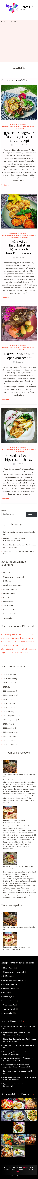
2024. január (8, 712)
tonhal (8, 653)
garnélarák (8, 638)
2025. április (8, 687)
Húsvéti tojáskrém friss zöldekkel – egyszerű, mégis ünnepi (16, 1053)
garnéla (3, 638)
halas (17, 638)
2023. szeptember (10, 716)
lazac (14, 642)
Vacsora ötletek (19, 129)
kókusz (10, 641)
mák (7, 645)
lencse (18, 641)
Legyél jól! (26, 6)
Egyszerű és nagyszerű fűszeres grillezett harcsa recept (19, 137)
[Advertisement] (19, 42)
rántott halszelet (8, 649)
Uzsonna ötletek (9, 610)
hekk (2, 641)
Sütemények (8, 602)
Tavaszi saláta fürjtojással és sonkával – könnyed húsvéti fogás (18, 1059)
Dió (19, 634)
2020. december (9, 744)
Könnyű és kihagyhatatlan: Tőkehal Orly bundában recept (19, 247)
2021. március (8, 736)
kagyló (6, 641)
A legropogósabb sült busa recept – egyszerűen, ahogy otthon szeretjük (17, 1066)
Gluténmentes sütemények (13, 577)
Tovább (4, 185)
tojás (3, 652)
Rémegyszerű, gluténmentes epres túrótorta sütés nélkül (16, 539)
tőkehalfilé (18, 653)
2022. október (8, 728)
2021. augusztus (9, 732)
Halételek (23, 124)
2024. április (8, 699)
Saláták (6, 597)
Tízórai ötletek (8, 606)
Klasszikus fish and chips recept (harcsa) (19, 458)
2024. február (8, 707)
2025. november (9, 679)
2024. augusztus (9, 695)
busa (2, 635)
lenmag (23, 641)
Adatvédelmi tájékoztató (19, 1176)
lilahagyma (30, 641)
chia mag (8, 635)
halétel (23, 638)
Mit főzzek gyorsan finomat (10, 126)
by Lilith (26, 1169)
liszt (3, 645)
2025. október (8, 683)
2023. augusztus (9, 720)
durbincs (24, 635)
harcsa (30, 638)
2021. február (8, 740)
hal (13, 638)
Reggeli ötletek (9, 593)
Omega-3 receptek (28, 126)
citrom (14, 635)
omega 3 (15, 645)
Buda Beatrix (26, 1167)
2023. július (7, 724)
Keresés (4, 510)
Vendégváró (25, 237)
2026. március (8, 675)
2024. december (9, 691)
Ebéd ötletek (13, 124)
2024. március (8, 703)
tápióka (12, 653)
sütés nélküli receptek (25, 649)
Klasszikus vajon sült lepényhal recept (19, 356)
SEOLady (19, 1172)
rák (22, 645)
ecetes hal (30, 635)
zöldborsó (25, 653)
